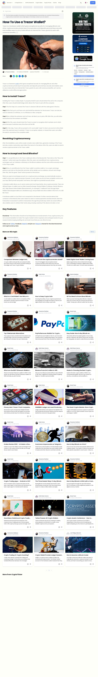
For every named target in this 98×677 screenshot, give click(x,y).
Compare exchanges (49, 353)
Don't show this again (49, 356)
